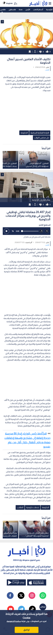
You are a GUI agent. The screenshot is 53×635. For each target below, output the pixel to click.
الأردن (28, 9)
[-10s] (41, 231)
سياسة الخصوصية (14, 621)
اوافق (26, 629)
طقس (3, 9)
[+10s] (47, 231)
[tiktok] (32, 609)
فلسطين (12, 9)
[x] (21, 595)
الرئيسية (49, 9)
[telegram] (21, 609)
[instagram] (32, 595)
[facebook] (10, 595)
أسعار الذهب (38, 9)
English (9, 3)
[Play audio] (6, 231)
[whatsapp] (42, 595)
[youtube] (10, 609)
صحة (20, 9)
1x (13, 231)
